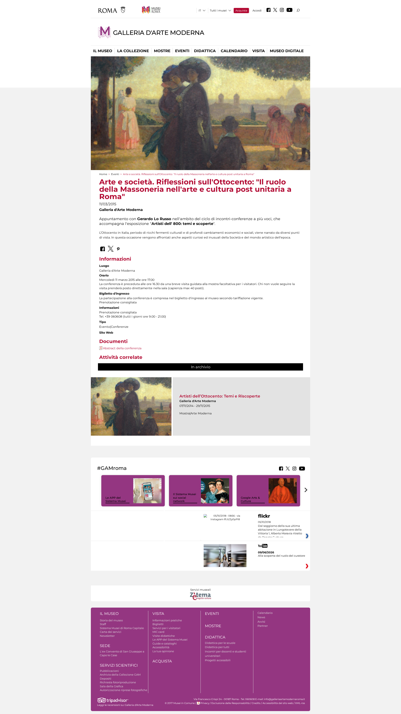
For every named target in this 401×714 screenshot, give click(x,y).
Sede (105, 646)
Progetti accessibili (218, 660)
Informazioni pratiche (167, 620)
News (261, 617)
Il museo (102, 51)
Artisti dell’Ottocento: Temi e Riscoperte (219, 396)
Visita (258, 51)
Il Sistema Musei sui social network (184, 497)
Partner (263, 625)
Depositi (105, 678)
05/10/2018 (280, 530)
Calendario (234, 51)
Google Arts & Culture (250, 499)
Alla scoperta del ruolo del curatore (281, 555)
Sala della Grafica (111, 686)
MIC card (158, 631)
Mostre (162, 51)
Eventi (182, 51)
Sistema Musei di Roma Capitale (122, 628)
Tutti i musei (218, 10)
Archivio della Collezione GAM (120, 674)
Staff (103, 624)
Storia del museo (111, 620)
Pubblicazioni (109, 670)
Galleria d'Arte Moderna (158, 33)
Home (103, 174)
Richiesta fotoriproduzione (118, 682)
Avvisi (261, 621)
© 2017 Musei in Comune (180, 703)
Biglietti (158, 624)
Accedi (257, 10)
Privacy (204, 703)
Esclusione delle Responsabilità (230, 703)
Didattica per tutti (217, 647)
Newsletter (107, 635)
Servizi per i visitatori (166, 628)
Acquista (241, 10)
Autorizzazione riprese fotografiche (123, 690)
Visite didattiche (163, 635)
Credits (256, 703)
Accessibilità (160, 647)
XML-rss (300, 703)
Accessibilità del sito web (278, 703)
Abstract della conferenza (122, 348)
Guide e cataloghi (164, 643)
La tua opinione (163, 651)
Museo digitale (287, 51)
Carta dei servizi (110, 631)
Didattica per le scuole (220, 643)
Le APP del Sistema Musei (115, 499)
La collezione (133, 51)
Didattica (205, 51)
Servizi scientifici (119, 665)
